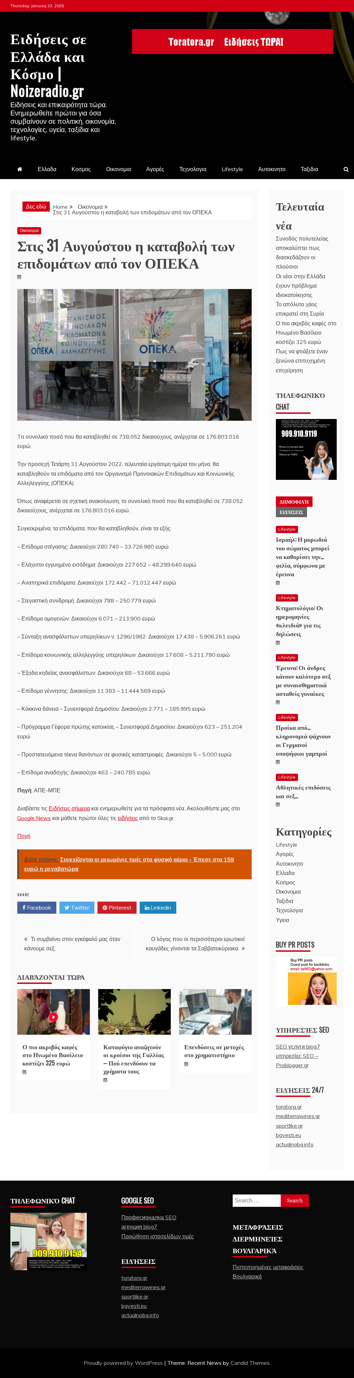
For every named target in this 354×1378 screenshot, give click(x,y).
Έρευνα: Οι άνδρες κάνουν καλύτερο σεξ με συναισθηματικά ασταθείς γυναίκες (303, 680)
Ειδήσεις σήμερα (69, 808)
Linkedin (160, 907)
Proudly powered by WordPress (124, 1362)
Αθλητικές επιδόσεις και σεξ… (303, 791)
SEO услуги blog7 (298, 1046)
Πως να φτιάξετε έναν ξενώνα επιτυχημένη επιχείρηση (302, 360)
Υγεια (282, 919)
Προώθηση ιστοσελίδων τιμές (157, 1236)
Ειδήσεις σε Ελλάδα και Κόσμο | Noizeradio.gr (48, 64)
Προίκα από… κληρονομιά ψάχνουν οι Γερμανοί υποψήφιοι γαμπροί (303, 740)
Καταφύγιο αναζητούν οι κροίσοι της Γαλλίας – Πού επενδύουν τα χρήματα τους (133, 1058)
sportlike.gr (289, 1125)
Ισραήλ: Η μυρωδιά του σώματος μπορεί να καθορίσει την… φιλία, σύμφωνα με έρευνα (302, 556)
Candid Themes (250, 1362)
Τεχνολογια (192, 169)
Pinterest (119, 907)
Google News (34, 817)
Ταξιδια (309, 169)
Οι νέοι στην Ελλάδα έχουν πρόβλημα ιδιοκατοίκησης (300, 285)
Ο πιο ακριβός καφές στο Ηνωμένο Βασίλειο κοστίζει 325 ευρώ (52, 1054)
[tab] (294, 501)
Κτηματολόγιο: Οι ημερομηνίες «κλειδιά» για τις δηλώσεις (299, 620)
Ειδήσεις (291, 511)
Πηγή (23, 835)
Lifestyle (232, 169)
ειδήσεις (128, 817)
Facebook (38, 907)
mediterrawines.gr (298, 1115)
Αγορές (155, 169)
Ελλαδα (47, 169)
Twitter (79, 907)
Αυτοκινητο (272, 169)
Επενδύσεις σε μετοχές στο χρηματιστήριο (214, 1050)
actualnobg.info (295, 1144)
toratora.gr (289, 1106)
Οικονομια (118, 169)
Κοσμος (81, 169)
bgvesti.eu (288, 1135)
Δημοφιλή (294, 501)
